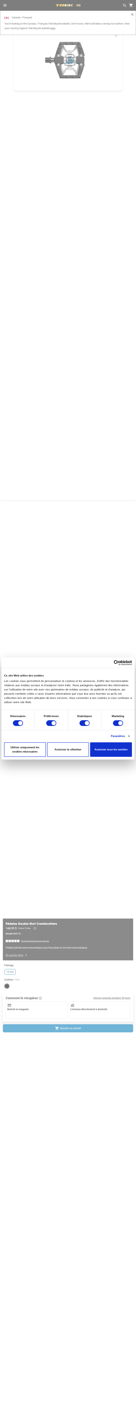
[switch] (51, 723)
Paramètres (118, 736)
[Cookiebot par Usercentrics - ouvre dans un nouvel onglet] (116, 662)
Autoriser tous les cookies (111, 749)
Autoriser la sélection (68, 749)
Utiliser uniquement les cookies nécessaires (24, 749)
